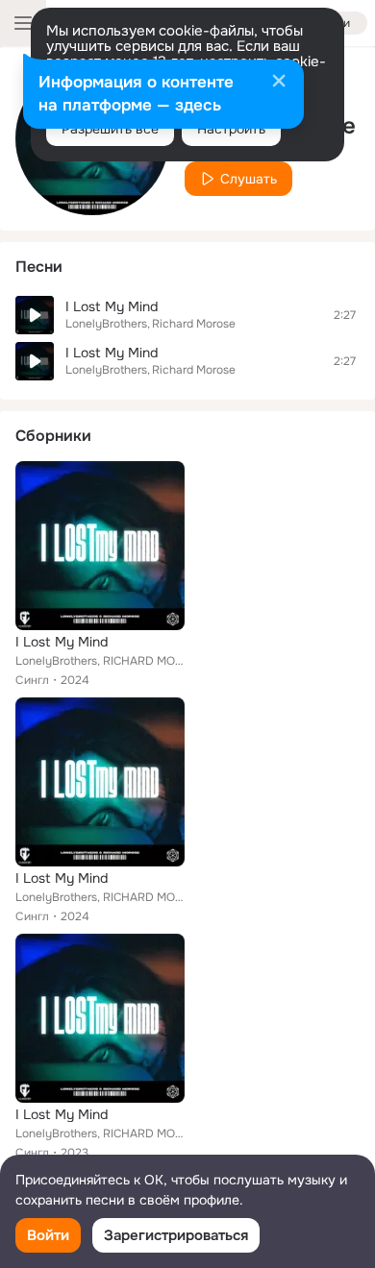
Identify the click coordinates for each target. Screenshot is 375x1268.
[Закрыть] (278, 82)
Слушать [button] (248, 178)
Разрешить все (110, 128)
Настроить (231, 128)
